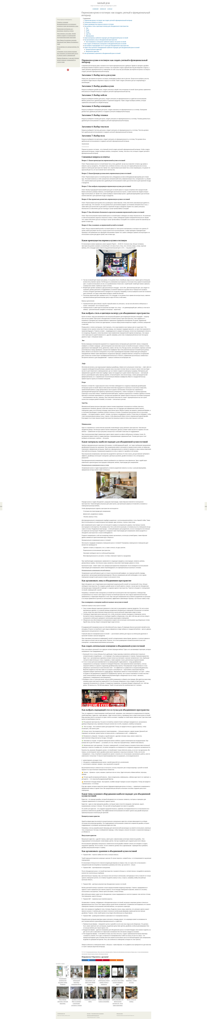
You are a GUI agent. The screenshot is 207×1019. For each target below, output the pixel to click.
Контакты (89, 1013)
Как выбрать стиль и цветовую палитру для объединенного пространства (106, 26)
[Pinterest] (102, 960)
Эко (87, 28)
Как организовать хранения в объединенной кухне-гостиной (102, 53)
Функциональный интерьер (91, 952)
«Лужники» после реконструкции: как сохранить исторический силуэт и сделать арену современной (67, 53)
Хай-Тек (88, 34)
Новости (103, 8)
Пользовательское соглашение (97, 1013)
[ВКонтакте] (89, 960)
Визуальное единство (92, 51)
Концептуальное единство (94, 49)
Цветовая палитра (109, 952)
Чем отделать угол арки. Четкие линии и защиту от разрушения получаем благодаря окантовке (66, 35)
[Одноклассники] (116, 960)
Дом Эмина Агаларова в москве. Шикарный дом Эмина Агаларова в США (67, 42)
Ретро (87, 32)
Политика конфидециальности (93, 1015)
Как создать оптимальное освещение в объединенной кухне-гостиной (105, 44)
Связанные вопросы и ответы (93, 22)
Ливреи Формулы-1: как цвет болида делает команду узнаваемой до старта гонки (68, 60)
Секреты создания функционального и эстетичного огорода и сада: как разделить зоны (67, 24)
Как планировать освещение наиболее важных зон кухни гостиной (106, 42)
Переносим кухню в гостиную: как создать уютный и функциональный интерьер (108, 20)
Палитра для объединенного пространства (122, 952)
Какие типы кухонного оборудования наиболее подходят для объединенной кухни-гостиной (111, 47)
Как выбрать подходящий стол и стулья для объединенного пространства (106, 45)
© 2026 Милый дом (61, 1013)
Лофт (87, 30)
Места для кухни (101, 952)
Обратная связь (120, 1013)
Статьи (109, 8)
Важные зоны (134, 952)
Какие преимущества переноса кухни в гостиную (99, 24)
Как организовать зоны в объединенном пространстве (100, 40)
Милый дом (103, 3)
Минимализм (90, 36)
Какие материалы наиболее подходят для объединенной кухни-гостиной (106, 38)
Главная (95, 8)
